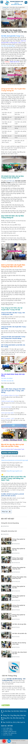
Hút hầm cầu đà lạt (7, 378)
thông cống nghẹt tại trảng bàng (18, 605)
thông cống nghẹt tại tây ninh (18, 615)
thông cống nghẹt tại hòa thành (18, 596)
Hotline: (9, 453)
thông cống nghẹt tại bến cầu (18, 549)
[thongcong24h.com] (14, 3)
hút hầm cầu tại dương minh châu (19, 643)
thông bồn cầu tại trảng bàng (10, 523)
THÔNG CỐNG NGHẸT (9, 731)
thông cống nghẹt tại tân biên (18, 587)
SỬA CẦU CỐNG (8, 730)
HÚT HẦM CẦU (7, 728)
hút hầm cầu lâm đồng (8, 46)
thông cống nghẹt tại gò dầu (18, 539)
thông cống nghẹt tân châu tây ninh (18, 568)
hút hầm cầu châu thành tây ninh (19, 652)
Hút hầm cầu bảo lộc (7, 380)
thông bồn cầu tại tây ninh (9, 531)
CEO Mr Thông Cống (9, 676)
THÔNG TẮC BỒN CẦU (10, 733)
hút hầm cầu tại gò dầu (19, 624)
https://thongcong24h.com (14, 471)
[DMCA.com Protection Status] (5, 705)
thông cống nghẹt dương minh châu (17, 558)
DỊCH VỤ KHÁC (7, 735)
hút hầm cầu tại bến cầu (19, 633)
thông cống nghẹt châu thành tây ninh (19, 577)
